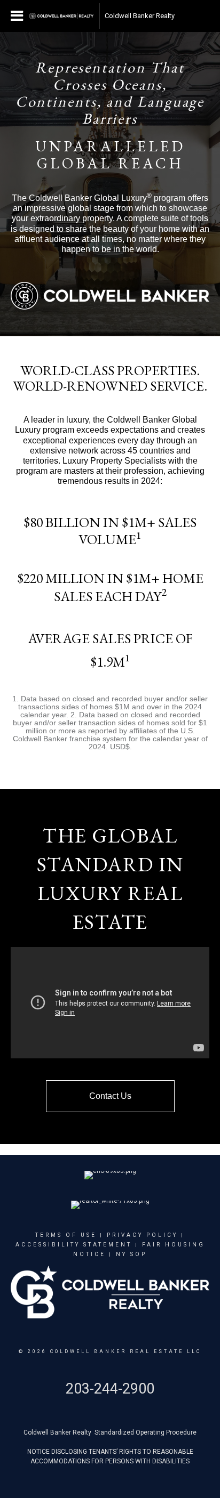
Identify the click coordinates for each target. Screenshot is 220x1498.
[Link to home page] (61, 16)
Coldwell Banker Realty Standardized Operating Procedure (110, 1432)
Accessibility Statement (73, 1245)
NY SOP (131, 1254)
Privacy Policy (142, 1235)
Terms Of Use (66, 1235)
